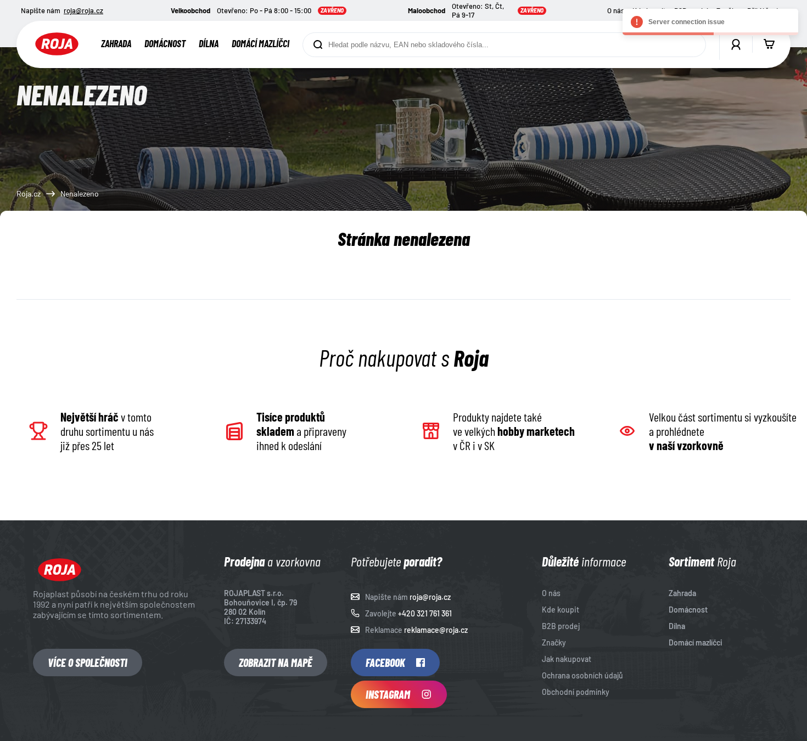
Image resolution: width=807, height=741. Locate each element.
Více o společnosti (87, 662)
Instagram (388, 694)
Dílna (208, 43)
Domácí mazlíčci (260, 43)
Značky (554, 642)
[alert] (710, 22)
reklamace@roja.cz (436, 630)
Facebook (385, 662)
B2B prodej (561, 626)
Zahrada (116, 43)
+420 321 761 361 (425, 613)
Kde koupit (560, 609)
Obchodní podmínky (575, 692)
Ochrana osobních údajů (582, 675)
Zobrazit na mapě (275, 662)
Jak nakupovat (566, 659)
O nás (615, 10)
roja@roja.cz (83, 10)
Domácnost (165, 43)
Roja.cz (28, 193)
